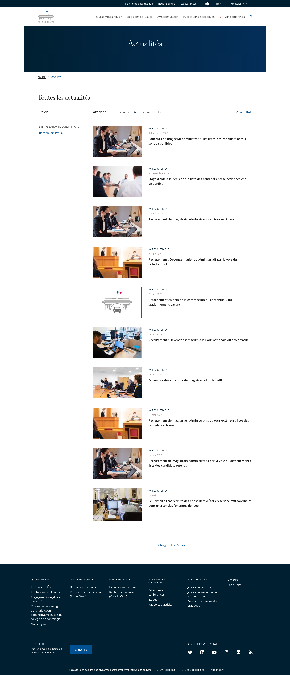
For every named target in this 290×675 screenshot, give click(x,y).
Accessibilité (238, 3)
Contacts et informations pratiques (203, 603)
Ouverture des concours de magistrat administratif (185, 380)
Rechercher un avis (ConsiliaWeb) (121, 594)
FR (217, 3)
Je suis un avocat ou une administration (203, 594)
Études (152, 599)
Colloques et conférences (156, 592)
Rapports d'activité (160, 604)
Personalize (217, 669)
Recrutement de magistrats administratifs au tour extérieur (191, 219)
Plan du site (234, 585)
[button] (109, 16)
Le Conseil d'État (41, 587)
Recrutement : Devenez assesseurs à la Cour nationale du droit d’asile (198, 340)
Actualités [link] (55, 76)
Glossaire (233, 580)
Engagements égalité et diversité (46, 599)
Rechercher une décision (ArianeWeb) (86, 594)
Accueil (42, 76)
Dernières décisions (83, 587)
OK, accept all (167, 669)
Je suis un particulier (200, 587)
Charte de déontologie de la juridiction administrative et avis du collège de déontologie (46, 612)
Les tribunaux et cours (45, 592)
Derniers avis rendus (122, 587)
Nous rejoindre (41, 624)
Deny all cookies (194, 669)
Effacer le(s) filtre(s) (50, 133)
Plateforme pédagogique (139, 3)
